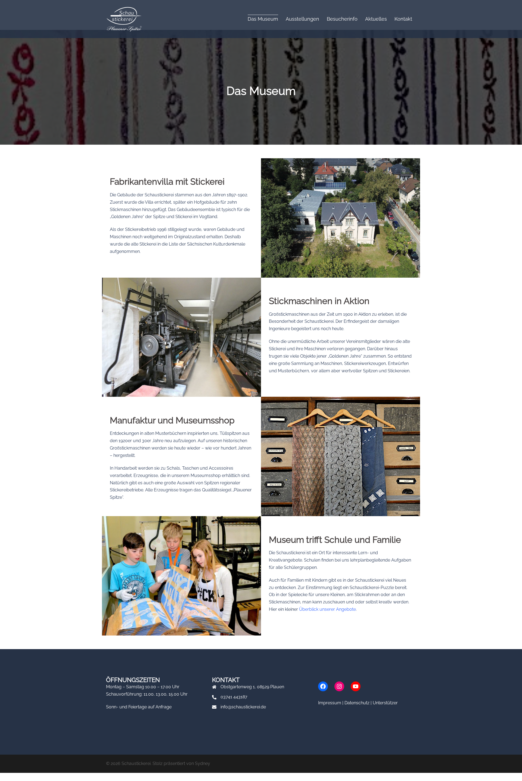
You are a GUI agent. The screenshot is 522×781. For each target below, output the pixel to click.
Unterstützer (385, 702)
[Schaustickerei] (124, 18)
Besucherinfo (342, 19)
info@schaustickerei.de (243, 706)
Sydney (202, 763)
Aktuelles (376, 19)
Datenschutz (356, 702)
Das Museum (263, 19)
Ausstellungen (302, 19)
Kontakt (403, 19)
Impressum (329, 702)
